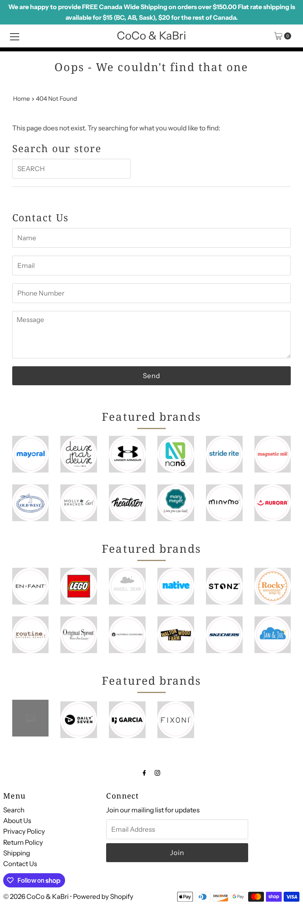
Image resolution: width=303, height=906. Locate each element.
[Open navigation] (14, 35)
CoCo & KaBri (151, 35)
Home (21, 98)
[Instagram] (157, 772)
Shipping (16, 853)
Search (13, 810)
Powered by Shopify (103, 896)
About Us (17, 821)
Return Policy (23, 842)
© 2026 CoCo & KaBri (36, 896)
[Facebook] (144, 772)
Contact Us (20, 864)
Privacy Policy (24, 831)
